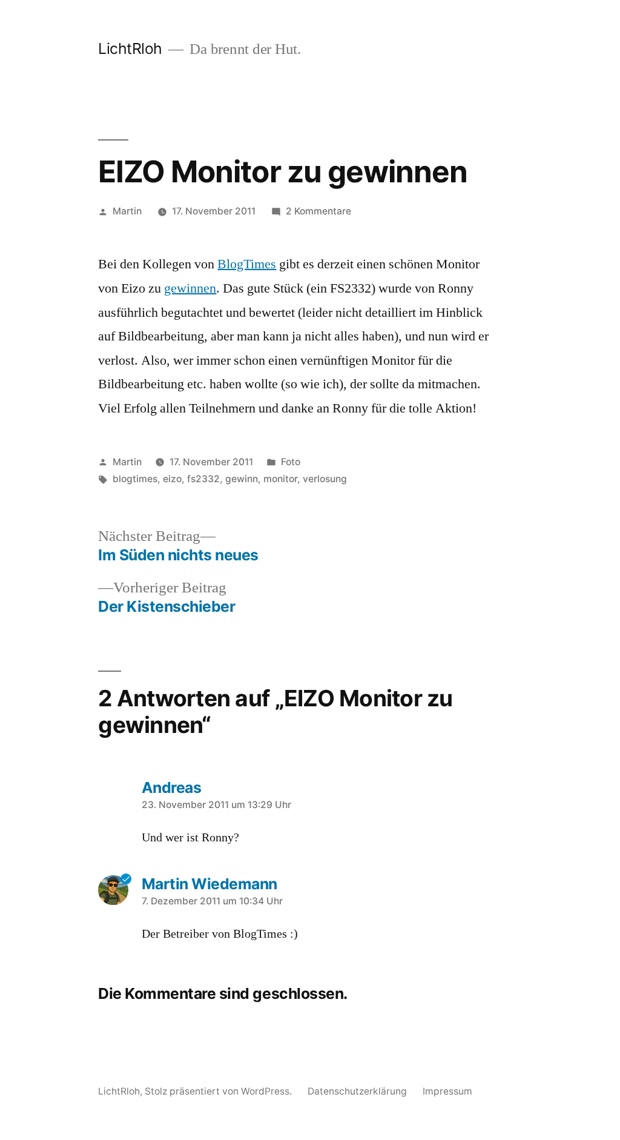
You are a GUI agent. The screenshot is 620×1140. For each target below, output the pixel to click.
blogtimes (135, 479)
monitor (280, 479)
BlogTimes (246, 264)
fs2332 (203, 479)
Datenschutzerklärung (357, 1091)
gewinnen (190, 288)
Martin (127, 211)
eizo (172, 479)
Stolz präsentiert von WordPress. (219, 1091)
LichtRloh (130, 48)
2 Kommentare (318, 211)
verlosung (325, 479)
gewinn (241, 479)
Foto (290, 462)
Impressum (447, 1091)
